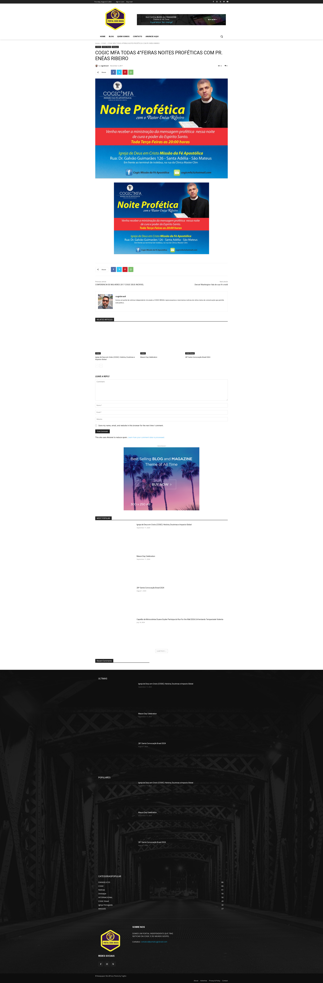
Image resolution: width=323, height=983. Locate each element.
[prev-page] (96, 365)
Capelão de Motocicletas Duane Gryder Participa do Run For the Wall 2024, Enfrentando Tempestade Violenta (180, 619)
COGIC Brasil (106, 47)
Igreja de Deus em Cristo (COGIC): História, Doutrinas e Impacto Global (164, 525)
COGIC (103, 43)
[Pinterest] (125, 72)
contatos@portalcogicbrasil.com (154, 942)
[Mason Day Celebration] (161, 340)
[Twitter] (220, 1)
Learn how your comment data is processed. (146, 437)
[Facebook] (213, 1)
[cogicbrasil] (97, 66)
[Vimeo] (223, 1)
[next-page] (100, 365)
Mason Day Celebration (148, 357)
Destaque (115, 47)
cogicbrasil (105, 66)
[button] (222, 36)
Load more (161, 651)
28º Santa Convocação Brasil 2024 (197, 357)
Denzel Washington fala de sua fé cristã (211, 284)
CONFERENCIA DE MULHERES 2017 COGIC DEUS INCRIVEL (119, 284)
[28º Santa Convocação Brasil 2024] (206, 340)
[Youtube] (227, 1)
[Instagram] (217, 1)
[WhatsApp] (130, 72)
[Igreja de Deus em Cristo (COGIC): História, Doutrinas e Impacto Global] (116, 340)
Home (97, 43)
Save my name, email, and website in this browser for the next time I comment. (130, 425)
